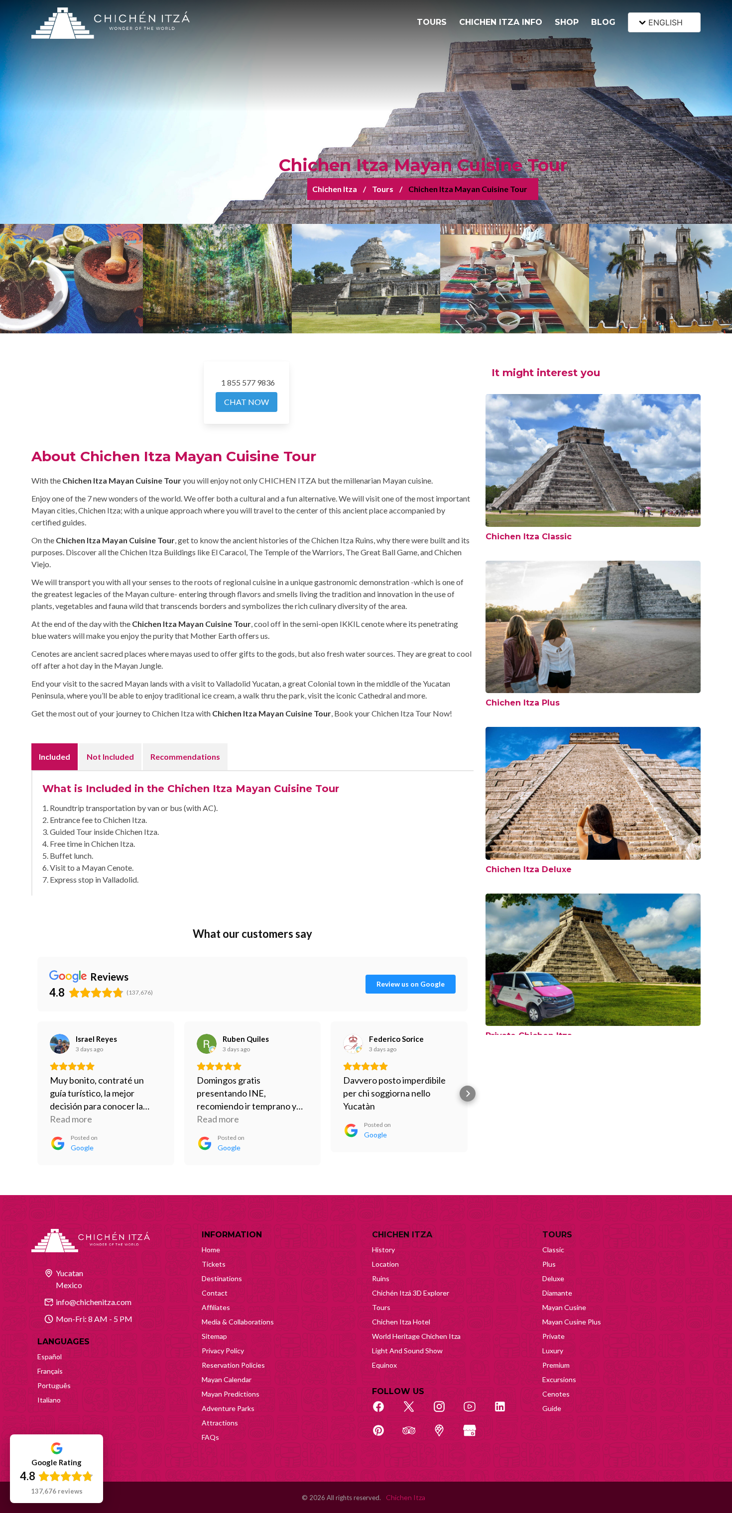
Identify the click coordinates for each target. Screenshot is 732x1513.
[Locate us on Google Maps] (445, 1436)
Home (211, 1249)
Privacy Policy (223, 1350)
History (383, 1249)
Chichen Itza (334, 189)
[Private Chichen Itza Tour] (593, 960)
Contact (215, 1293)
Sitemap (214, 1336)
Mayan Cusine (564, 1307)
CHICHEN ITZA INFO (500, 22)
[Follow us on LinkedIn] (505, 1412)
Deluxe (553, 1278)
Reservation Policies (233, 1365)
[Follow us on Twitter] (414, 1412)
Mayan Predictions (230, 1394)
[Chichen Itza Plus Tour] (593, 627)
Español (49, 1356)
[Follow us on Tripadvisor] (414, 1436)
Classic (553, 1249)
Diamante (557, 1293)
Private (553, 1336)
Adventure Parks (228, 1408)
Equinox (384, 1365)
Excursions (559, 1379)
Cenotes (556, 1394)
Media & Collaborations (238, 1321)
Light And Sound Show (407, 1350)
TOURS (432, 22)
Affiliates (216, 1307)
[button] (37, 1094)
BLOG (603, 22)
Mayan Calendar (226, 1379)
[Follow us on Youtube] (475, 1412)
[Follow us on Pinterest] (384, 1436)
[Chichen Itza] (110, 23)
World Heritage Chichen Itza (416, 1336)
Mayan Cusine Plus (571, 1321)
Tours (382, 189)
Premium (556, 1365)
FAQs (210, 1437)
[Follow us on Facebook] (384, 1412)
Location (385, 1264)
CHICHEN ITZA (402, 1234)
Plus (549, 1264)
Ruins (380, 1278)
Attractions (220, 1422)
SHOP (567, 22)
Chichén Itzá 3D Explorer (410, 1293)
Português (54, 1385)
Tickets (214, 1264)
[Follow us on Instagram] (445, 1412)
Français (50, 1371)
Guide (551, 1408)
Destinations (222, 1278)
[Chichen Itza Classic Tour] (593, 460)
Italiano (49, 1400)
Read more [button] (71, 1118)
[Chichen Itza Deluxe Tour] (593, 793)
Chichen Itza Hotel (401, 1321)
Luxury (552, 1350)
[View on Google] (60, 1044)
